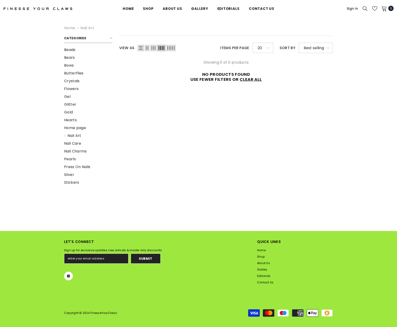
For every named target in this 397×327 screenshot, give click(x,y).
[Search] (365, 8)
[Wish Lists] (374, 8)
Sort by (287, 48)
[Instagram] (68, 276)
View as (126, 48)
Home (69, 28)
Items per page (234, 48)
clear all (251, 79)
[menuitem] (88, 50)
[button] (141, 48)
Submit (146, 258)
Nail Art (87, 28)
